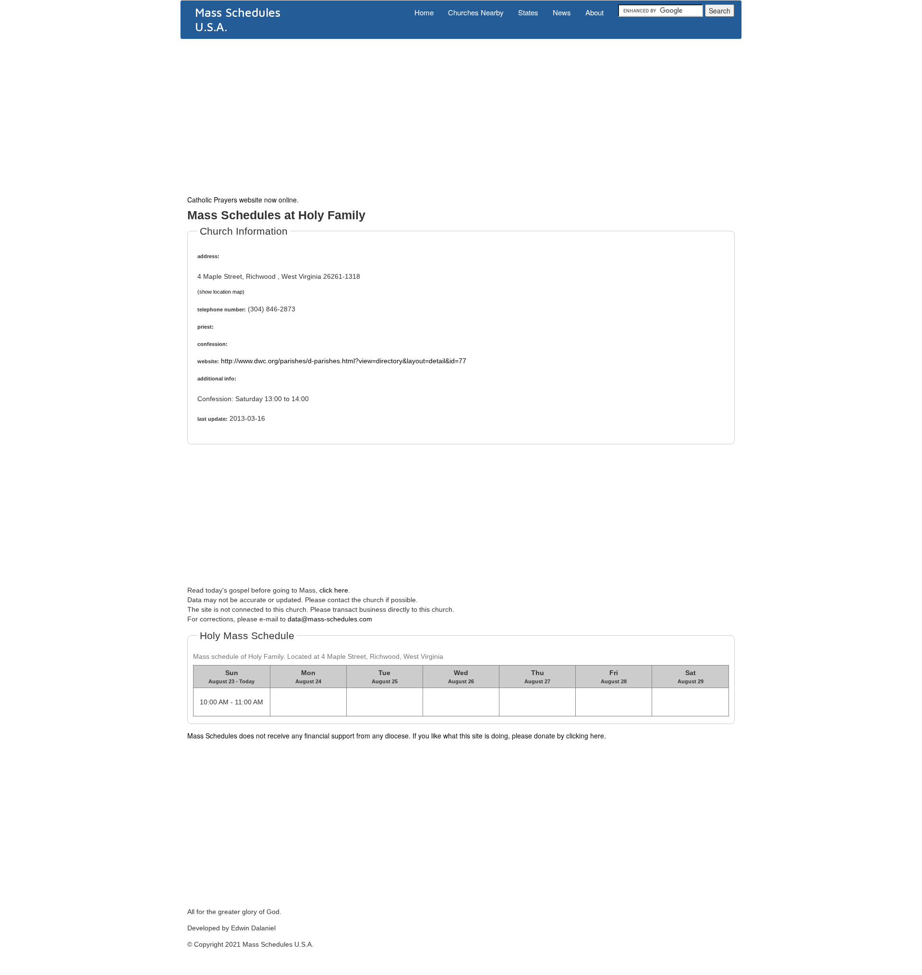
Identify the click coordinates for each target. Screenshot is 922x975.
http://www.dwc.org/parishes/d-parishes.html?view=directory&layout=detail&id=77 (343, 361)
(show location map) (220, 292)
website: (208, 361)
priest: (205, 327)
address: (208, 256)
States (528, 12)
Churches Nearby (476, 12)
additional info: (216, 378)
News (562, 12)
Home (424, 12)
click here (333, 590)
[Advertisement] (461, 116)
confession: (212, 344)
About (594, 12)
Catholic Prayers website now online (242, 199)
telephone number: (221, 309)
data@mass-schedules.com (330, 619)
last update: (212, 419)
